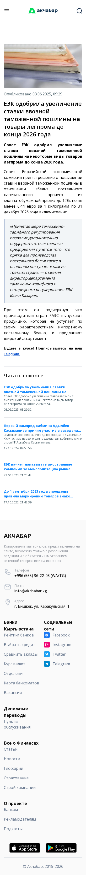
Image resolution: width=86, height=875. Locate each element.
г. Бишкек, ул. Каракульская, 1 (42, 606)
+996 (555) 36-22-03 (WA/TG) (40, 575)
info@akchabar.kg (30, 591)
